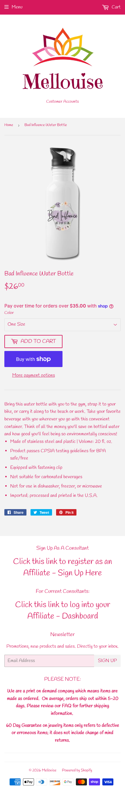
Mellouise (49, 770)
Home (8, 125)
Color (9, 313)
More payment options (33, 375)
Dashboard (80, 616)
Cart (115, 7)
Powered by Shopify (77, 770)
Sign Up (107, 661)
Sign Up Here (80, 573)
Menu (17, 7)
